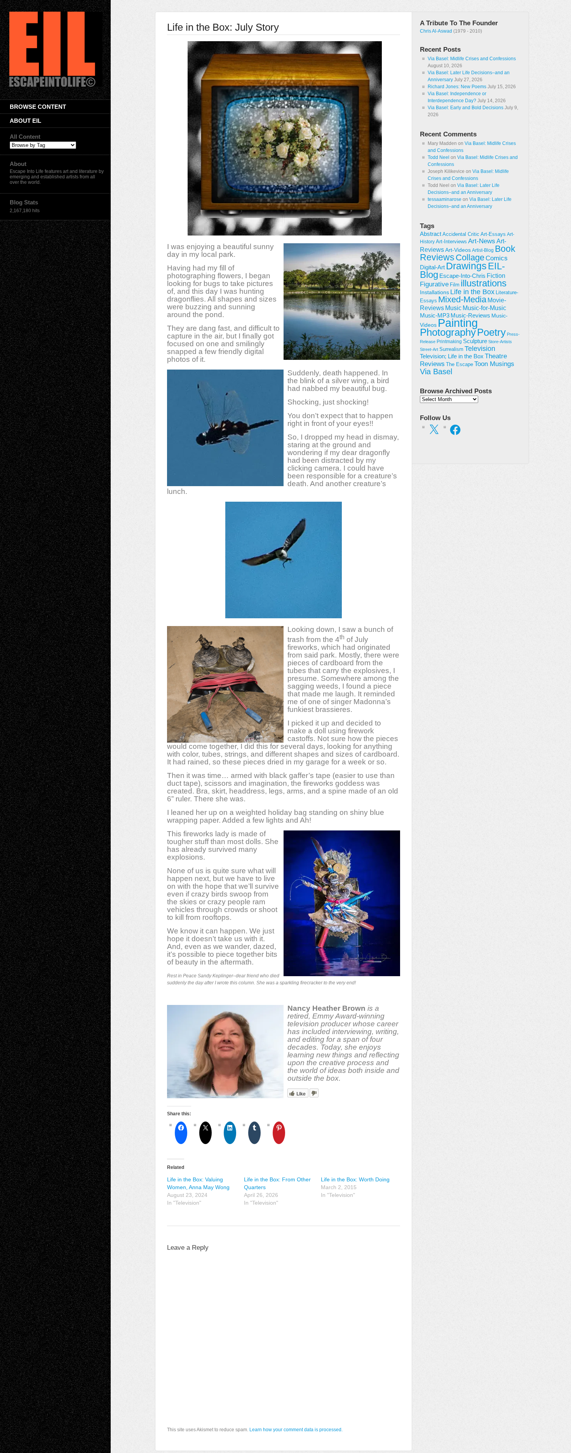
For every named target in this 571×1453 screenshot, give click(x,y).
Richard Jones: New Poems (457, 86)
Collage (470, 257)
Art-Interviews (451, 241)
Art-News (481, 241)
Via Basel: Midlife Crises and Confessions (472, 58)
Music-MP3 (434, 315)
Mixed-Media (462, 299)
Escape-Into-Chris (462, 275)
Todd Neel (438, 157)
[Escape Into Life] (56, 85)
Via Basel (436, 371)
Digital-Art (432, 267)
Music (453, 308)
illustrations (484, 283)
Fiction (496, 275)
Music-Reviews (470, 315)
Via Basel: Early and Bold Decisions (465, 107)
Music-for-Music (484, 307)
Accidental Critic (460, 234)
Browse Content (38, 106)
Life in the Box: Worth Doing (355, 1179)
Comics (497, 258)
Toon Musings (494, 364)
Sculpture (475, 341)
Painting (458, 322)
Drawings (466, 265)
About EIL (25, 120)
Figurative (434, 284)
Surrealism (451, 349)
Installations (434, 292)
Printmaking (449, 341)
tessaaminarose (444, 199)
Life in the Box (472, 292)
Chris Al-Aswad (436, 31)
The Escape (459, 364)
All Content (25, 136)
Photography (448, 332)
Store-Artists (500, 341)
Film (455, 285)
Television (480, 348)
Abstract (430, 234)
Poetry (491, 332)
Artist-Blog (483, 250)
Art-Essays (493, 234)
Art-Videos (458, 250)
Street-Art (429, 349)
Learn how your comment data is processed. (296, 1429)
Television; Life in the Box (452, 356)
